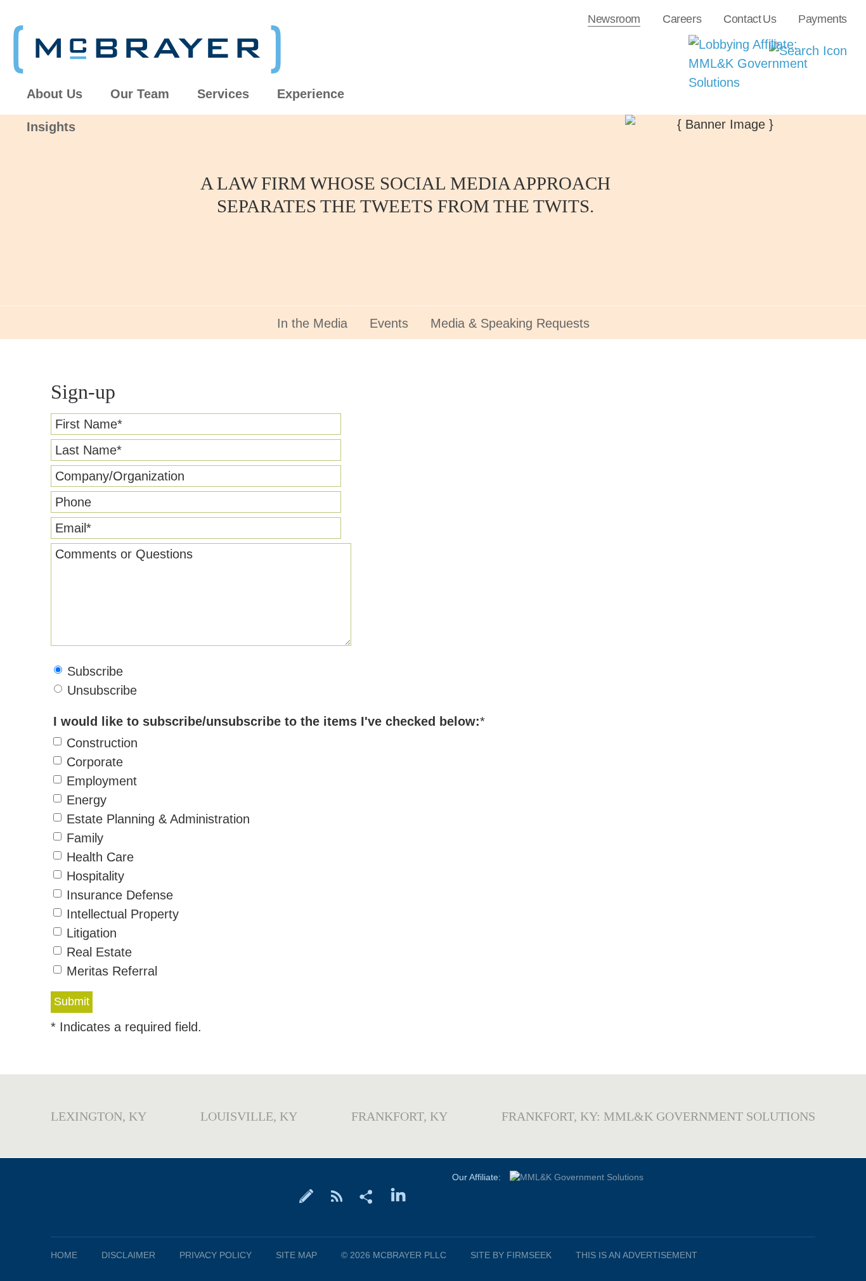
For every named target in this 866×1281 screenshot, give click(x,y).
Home (64, 1255)
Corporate (95, 762)
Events (389, 323)
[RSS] (336, 1195)
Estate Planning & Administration (158, 819)
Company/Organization (119, 476)
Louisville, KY (248, 1116)
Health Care (100, 857)
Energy (87, 800)
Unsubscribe (102, 690)
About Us (54, 94)
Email (73, 528)
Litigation (92, 933)
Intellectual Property (123, 914)
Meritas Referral (112, 971)
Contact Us (749, 19)
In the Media (312, 323)
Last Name (88, 450)
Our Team (139, 94)
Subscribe (95, 671)
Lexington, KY (98, 1116)
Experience (310, 94)
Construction (102, 743)
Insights (51, 127)
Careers (681, 19)
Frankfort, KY (399, 1116)
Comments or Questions (124, 554)
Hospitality (95, 876)
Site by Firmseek (511, 1255)
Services (223, 94)
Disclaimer (128, 1255)
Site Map (296, 1255)
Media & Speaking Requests (510, 323)
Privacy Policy (215, 1255)
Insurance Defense (120, 895)
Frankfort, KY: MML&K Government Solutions (658, 1116)
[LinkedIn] (398, 1195)
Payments (822, 19)
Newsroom (614, 19)
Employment (102, 781)
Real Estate (99, 952)
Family (85, 838)
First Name (88, 424)
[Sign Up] (306, 1195)
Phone (73, 502)
